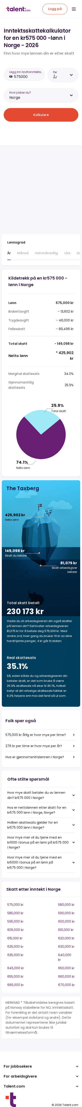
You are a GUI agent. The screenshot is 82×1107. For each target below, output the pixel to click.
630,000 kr (66, 946)
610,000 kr (66, 930)
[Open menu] (74, 9)
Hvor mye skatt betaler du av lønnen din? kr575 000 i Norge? (36, 795)
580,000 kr (66, 904)
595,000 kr (15, 921)
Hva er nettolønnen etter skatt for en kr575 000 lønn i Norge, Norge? (36, 810)
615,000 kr (15, 938)
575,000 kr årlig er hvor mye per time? (35, 735)
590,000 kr (66, 913)
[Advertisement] (41, 189)
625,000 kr (15, 946)
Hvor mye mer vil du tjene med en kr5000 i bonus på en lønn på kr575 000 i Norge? (34, 862)
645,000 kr (15, 968)
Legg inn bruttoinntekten (25, 72)
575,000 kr (15, 904)
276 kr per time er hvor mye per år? (33, 746)
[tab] (9, 255)
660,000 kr (66, 976)
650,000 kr (66, 968)
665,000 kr (15, 985)
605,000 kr (15, 930)
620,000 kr (66, 938)
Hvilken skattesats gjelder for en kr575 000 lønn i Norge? (32, 825)
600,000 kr (66, 921)
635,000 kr (15, 955)
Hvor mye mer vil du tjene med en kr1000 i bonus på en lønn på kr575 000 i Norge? (38, 842)
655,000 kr (15, 976)
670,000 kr (66, 985)
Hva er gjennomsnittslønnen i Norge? (34, 757)
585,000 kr (15, 913)
